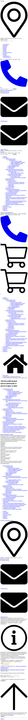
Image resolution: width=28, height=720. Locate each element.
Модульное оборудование (9, 421)
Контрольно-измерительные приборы (11, 429)
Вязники (5, 46)
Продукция (5, 512)
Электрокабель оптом (8, 388)
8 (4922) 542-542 (5, 91)
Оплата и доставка (7, 514)
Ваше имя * (3, 675)
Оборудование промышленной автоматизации (13, 428)
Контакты (5, 518)
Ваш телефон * (4, 676)
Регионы (2, 151)
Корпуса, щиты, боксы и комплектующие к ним (13, 426)
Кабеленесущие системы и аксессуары (11, 399)
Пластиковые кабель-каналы (12, 404)
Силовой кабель (9, 390)
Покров (5, 54)
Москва (5, 50)
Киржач (5, 47)
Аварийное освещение (11, 420)
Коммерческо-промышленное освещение (15, 419)
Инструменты (9, 415)
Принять (2, 716)
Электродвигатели (7, 408)
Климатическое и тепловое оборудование (12, 432)
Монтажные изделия (7, 410)
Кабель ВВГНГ (9, 397)
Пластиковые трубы (12, 406)
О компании (6, 513)
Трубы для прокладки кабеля (12, 405)
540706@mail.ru (4, 121)
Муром (4, 51)
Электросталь (6, 55)
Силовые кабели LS (12, 394)
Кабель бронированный (11, 395)
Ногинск (5, 53)
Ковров (4, 48)
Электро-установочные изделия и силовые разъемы (14, 427)
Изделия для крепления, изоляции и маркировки (16, 413)
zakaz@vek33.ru (4, 149)
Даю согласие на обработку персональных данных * (13, 679)
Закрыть (2, 718)
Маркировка (8, 414)
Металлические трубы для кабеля (15, 407)
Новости (5, 517)
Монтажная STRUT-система (14, 402)
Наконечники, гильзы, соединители (14, 412)
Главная (5, 511)
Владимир (24, 38)
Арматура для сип (10, 411)
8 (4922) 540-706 (5, 92)
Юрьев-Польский (7, 57)
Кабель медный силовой (13, 391)
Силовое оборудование (8, 422)
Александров (6, 44)
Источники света (7, 417)
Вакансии (5, 515)
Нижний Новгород (7, 52)
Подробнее (10, 715)
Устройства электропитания (9, 431)
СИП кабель (8, 398)
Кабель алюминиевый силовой (15, 392)
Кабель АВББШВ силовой (14, 393)
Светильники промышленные (9, 418)
